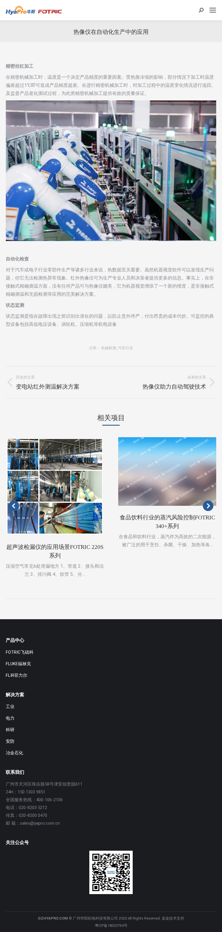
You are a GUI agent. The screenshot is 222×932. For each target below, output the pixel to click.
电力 (10, 718)
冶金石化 (14, 752)
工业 (10, 706)
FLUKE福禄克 (18, 663)
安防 (10, 741)
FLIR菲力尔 (16, 675)
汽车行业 (125, 348)
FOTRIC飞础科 (20, 652)
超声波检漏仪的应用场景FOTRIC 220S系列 (54, 551)
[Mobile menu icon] (212, 10)
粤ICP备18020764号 (111, 925)
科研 (10, 729)
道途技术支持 (173, 918)
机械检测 (108, 348)
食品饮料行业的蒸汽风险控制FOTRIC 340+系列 (167, 521)
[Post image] (55, 486)
